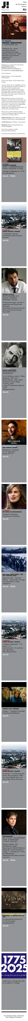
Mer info (5, 176)
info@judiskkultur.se (17, 70)
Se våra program (21, 4)
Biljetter (12, 176)
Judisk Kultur (5, 6)
